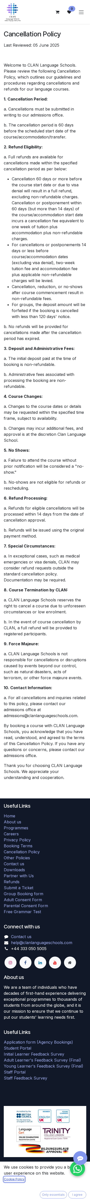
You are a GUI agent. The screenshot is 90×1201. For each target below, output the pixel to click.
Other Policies (17, 857)
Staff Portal (15, 1072)
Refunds (12, 881)
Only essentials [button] (53, 1195)
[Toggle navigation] (81, 12)
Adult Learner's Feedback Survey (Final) (42, 1060)
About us (12, 821)
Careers (11, 833)
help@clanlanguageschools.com (41, 942)
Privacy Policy (17, 839)
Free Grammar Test (22, 911)
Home (9, 815)
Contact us (14, 863)
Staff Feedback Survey (25, 1078)
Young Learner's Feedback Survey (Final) (43, 1066)
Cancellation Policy (22, 851)
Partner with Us (19, 875)
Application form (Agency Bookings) (38, 1042)
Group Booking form (23, 893)
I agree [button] (77, 1195)
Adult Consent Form (23, 899)
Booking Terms (18, 845)
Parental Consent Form (26, 905)
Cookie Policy (14, 1179)
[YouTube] (55, 963)
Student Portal (17, 1048)
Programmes (16, 827)
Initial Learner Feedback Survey (34, 1054)
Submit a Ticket (18, 887)
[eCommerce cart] (57, 12)
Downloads (14, 869)
